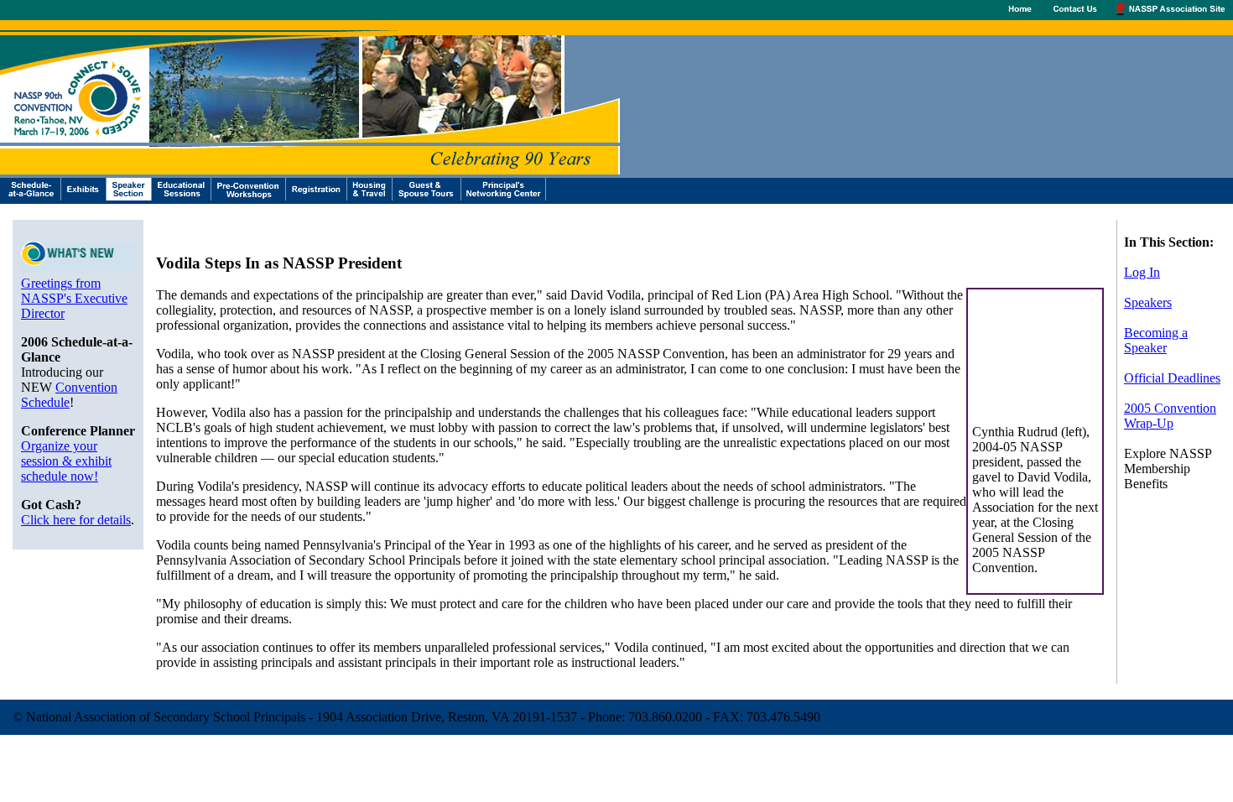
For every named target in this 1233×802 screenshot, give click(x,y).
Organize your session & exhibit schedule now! (66, 461)
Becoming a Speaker (1156, 340)
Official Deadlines (1172, 378)
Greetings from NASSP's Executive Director (74, 298)
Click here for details (76, 520)
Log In (1142, 272)
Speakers (1148, 302)
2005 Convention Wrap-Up (1170, 415)
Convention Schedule (69, 394)
